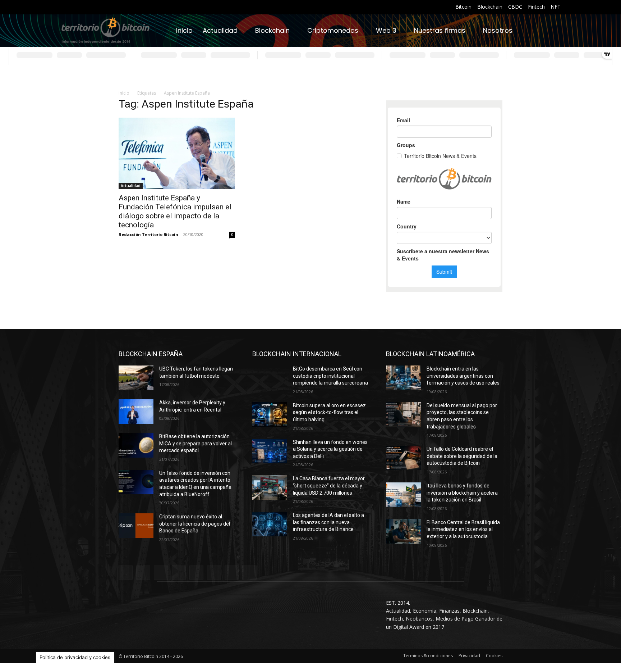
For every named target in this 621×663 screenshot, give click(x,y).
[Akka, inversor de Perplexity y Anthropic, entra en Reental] (136, 411)
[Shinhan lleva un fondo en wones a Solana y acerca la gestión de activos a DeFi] (269, 451)
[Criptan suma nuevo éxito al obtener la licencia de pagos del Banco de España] (136, 525)
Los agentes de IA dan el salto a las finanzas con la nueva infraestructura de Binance (328, 522)
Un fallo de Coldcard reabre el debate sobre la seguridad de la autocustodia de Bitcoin (462, 456)
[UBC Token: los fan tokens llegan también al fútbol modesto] (136, 377)
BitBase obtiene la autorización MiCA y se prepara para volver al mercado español (195, 443)
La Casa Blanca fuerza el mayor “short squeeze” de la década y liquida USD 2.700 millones (329, 485)
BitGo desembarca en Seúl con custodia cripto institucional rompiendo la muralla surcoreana (330, 376)
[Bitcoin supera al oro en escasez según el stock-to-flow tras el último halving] (269, 414)
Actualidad (131, 185)
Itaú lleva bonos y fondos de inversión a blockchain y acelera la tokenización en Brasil (462, 493)
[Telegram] (109, 7)
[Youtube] (127, 7)
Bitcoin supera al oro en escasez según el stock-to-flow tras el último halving (329, 412)
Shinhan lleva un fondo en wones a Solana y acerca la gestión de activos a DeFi (330, 449)
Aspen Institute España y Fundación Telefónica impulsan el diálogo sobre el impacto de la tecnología (175, 211)
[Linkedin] (82, 7)
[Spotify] (100, 7)
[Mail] (91, 7)
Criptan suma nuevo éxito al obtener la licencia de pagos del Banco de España (194, 523)
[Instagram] (73, 7)
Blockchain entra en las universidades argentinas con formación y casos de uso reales (463, 376)
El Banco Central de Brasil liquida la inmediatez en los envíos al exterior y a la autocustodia (463, 529)
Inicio (124, 93)
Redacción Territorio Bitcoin (148, 234)
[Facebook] (64, 7)
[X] (118, 7)
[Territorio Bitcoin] (105, 31)
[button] (552, 30)
